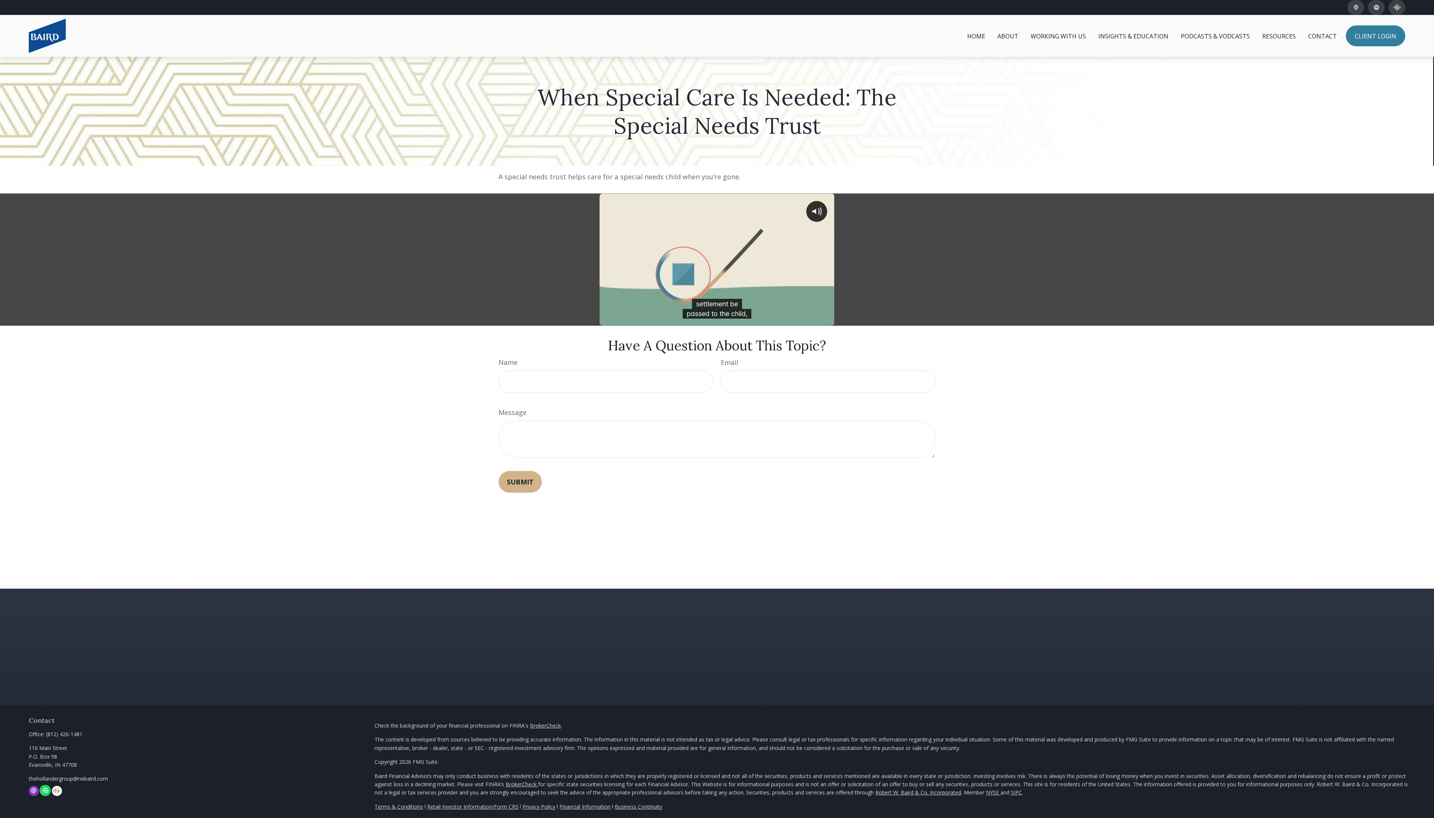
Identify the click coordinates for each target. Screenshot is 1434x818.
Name (508, 362)
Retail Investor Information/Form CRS (472, 806)
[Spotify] (1376, 7)
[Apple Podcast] (1355, 7)
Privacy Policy (538, 806)
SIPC (1016, 792)
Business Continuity (638, 806)
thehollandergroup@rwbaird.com (68, 778)
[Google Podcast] (1396, 7)
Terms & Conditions (399, 806)
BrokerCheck (545, 725)
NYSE (993, 792)
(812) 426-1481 (56, 7)
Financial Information (585, 806)
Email (729, 362)
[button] (976, 36)
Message (513, 412)
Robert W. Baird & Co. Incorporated (918, 792)
